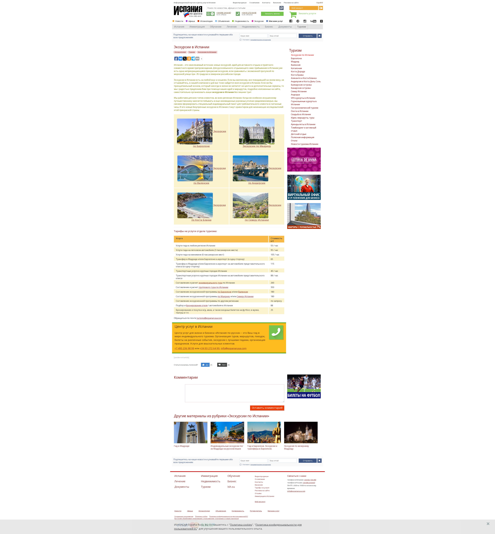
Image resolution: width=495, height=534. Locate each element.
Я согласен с (257, 40)
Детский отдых (298, 134)
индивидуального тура (210, 282)
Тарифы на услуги (262, 488)
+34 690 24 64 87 (223, 12)
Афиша (191, 21)
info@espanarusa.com (233, 348)
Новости (179, 21)
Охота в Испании (299, 111)
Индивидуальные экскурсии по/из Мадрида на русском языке (227, 447)
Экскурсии (259, 21)
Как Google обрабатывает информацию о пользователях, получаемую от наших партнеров (206, 518)
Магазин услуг (276, 21)
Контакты (266, 2)
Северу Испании (245, 296)
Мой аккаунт (260, 501)
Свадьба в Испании (301, 114)
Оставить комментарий (267, 407)
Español (320, 2)
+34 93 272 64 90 (249, 12)
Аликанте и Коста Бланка (303, 78)
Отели (294, 140)
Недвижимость (242, 21)
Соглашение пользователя (183, 516)
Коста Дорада (298, 71)
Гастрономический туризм (304, 107)
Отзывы (258, 493)
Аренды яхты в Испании (303, 124)
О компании (254, 2)
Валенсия (295, 64)
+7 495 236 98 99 (184, 348)
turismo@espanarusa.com (209, 318)
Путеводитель (256, 511)
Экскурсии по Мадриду (257, 146)
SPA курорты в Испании (303, 98)
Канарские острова (301, 88)
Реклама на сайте (291, 2)
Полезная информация (302, 137)
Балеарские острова (301, 84)
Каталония (296, 68)
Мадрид (295, 61)
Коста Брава (297, 74)
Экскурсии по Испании (302, 55)
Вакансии (277, 2)
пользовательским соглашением (260, 40)
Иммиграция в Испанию (264, 496)
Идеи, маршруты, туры (302, 117)
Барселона (296, 58)
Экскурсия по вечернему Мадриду (296, 447)
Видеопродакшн (240, 2)
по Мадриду (224, 296)
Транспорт (296, 120)
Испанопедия (206, 21)
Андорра (295, 94)
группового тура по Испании (213, 287)
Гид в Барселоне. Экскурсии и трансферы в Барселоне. (262, 447)
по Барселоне (224, 291)
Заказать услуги (307, 13)
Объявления (223, 21)
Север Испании (299, 91)
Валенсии (243, 291)
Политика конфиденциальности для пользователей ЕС (228, 516)
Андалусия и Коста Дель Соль (306, 81)
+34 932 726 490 (310, 480)
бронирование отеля (196, 305)
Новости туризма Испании (304, 144)
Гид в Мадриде (181, 446)
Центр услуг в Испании (206, 2)
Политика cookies (201, 516)
